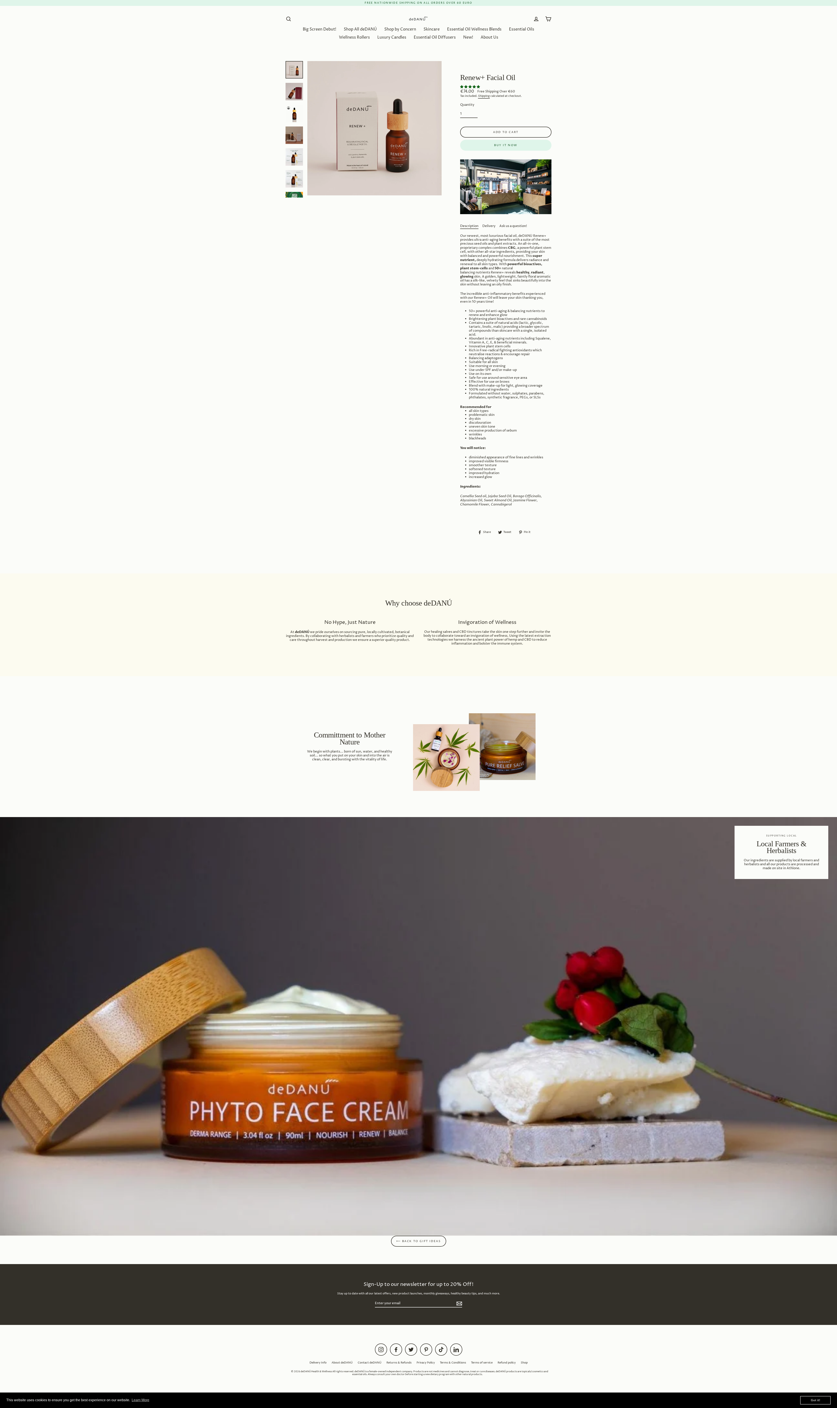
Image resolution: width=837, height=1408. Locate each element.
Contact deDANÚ (369, 1363)
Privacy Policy (426, 1363)
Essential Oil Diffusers (435, 37)
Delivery (488, 226)
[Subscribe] (458, 1303)
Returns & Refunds (399, 1363)
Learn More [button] (140, 1400)
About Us (489, 37)
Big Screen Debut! (319, 29)
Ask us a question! (513, 226)
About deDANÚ (342, 1363)
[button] (470, 87)
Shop (524, 1363)
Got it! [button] (815, 1400)
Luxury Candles (391, 37)
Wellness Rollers (354, 37)
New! (468, 37)
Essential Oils (521, 29)
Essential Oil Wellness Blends (474, 29)
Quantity (467, 105)
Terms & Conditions (453, 1363)
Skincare (432, 29)
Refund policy (507, 1363)
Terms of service (482, 1363)
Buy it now (505, 145)
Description (469, 226)
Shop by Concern (400, 29)
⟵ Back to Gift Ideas (418, 1241)
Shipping (484, 96)
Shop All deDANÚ (360, 29)
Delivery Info (318, 1363)
